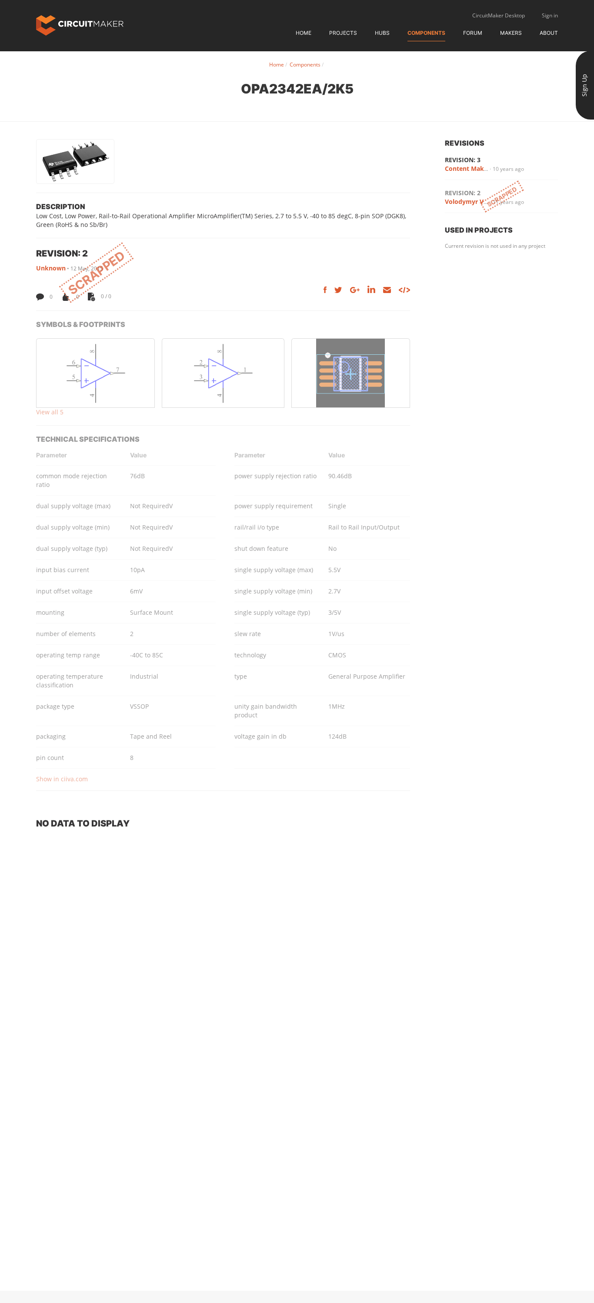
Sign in (550, 15)
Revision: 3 (463, 160)
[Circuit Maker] (79, 24)
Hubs (382, 33)
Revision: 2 (463, 193)
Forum (472, 33)
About (549, 33)
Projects (343, 33)
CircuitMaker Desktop (498, 15)
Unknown (51, 268)
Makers (511, 33)
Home (303, 33)
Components (426, 33)
